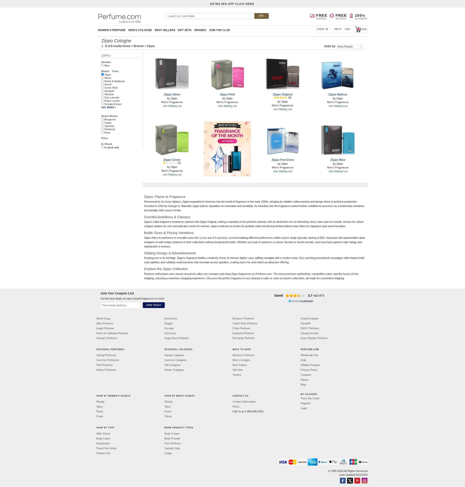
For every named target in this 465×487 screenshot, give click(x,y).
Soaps (168, 453)
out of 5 (316, 295)
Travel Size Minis (106, 448)
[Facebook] (343, 481)
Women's (112, 30)
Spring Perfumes (106, 355)
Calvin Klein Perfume (244, 323)
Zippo (107, 74)
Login (304, 408)
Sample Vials (172, 448)
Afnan (107, 77)
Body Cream (171, 433)
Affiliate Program (310, 364)
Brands (200, 30)
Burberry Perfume (243, 318)
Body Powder (172, 438)
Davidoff (109, 90)
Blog (303, 384)
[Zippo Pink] (227, 73)
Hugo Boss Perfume (176, 338)
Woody (100, 401)
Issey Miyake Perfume (314, 338)
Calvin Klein (111, 87)
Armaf (107, 84)
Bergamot (110, 119)
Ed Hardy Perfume (243, 338)
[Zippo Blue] (338, 138)
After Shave (103, 433)
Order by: (330, 46)
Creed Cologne (309, 318)
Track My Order (310, 398)
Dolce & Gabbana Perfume (112, 333)
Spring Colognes (174, 355)
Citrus (167, 416)
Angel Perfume (105, 328)
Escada (168, 328)
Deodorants (103, 443)
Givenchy (170, 333)
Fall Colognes (172, 364)
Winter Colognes (174, 369)
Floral (99, 411)
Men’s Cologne (241, 360)
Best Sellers (165, 30)
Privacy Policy (309, 369)
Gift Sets (184, 30)
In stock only (111, 147)
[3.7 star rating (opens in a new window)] (295, 295)
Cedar (108, 122)
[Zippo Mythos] (338, 73)
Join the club (219, 30)
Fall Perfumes (104, 364)
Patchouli (109, 129)
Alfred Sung (103, 318)
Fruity (99, 416)
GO (261, 15)
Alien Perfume (104, 323)
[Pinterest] (357, 481)
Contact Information (244, 401)
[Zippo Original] (282, 73)
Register (306, 403)
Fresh (167, 411)
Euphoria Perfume (243, 333)
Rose (107, 132)
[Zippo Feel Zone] (282, 138)
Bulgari (168, 323)
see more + (108, 107)
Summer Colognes (175, 360)
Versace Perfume (106, 338)
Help (338, 29)
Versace (109, 94)
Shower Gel (103, 453)
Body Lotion (103, 438)
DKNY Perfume (310, 328)
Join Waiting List (172, 105)
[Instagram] (364, 481)
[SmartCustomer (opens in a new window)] (300, 301)
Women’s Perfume (243, 355)
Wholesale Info (309, 355)
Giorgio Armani (113, 104)
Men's (140, 30)
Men (107, 65)
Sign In (322, 29)
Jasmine (109, 126)
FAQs (235, 406)
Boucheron (170, 318)
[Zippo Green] (172, 138)
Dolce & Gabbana (114, 81)
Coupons (306, 374)
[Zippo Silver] (172, 73)
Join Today (153, 305)
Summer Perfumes (107, 360)
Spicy (99, 406)
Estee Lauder (112, 100)
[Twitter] (350, 481)
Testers (236, 374)
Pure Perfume (172, 443)
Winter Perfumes (106, 369)
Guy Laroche (111, 97)
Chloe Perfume (241, 328)
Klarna (304, 379)
